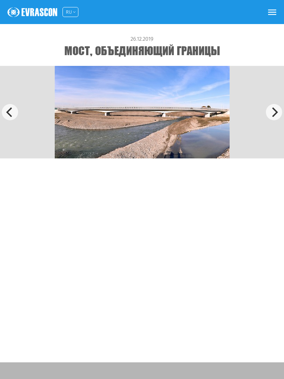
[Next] (274, 112)
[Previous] (10, 112)
